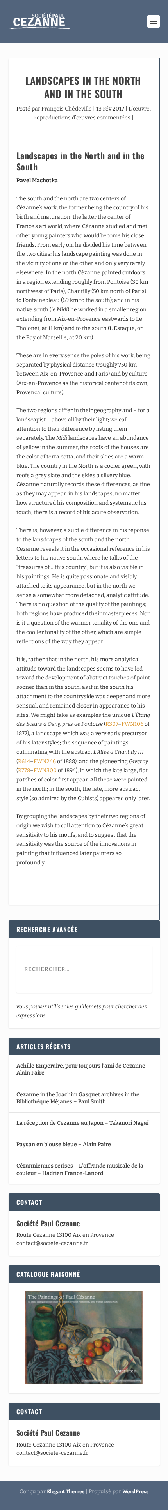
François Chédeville (66, 108)
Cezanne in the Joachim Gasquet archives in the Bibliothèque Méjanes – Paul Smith (77, 1098)
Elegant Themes (65, 1491)
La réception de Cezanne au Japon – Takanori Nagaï (82, 1123)
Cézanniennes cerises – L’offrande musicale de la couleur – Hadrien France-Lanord (79, 1169)
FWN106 (132, 724)
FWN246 (45, 761)
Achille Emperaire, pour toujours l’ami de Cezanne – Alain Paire (83, 1069)
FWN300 (45, 770)
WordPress (135, 1491)
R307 (111, 724)
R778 (24, 770)
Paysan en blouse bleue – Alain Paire (63, 1144)
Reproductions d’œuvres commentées (81, 117)
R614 (24, 761)
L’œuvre (139, 108)
